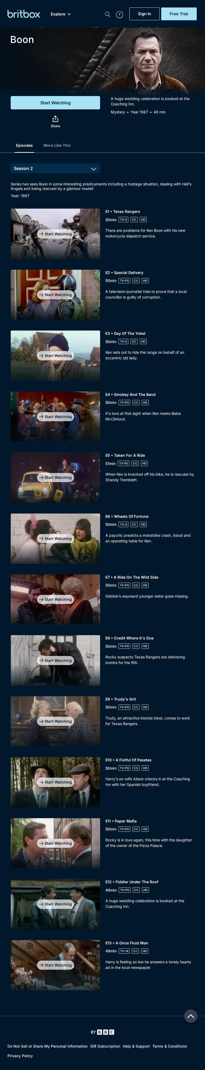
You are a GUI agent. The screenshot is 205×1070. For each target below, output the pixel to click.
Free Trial (179, 13)
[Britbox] (23, 14)
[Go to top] (191, 1016)
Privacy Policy (20, 1055)
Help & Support (136, 1046)
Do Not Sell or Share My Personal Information (47, 1046)
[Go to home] (102, 1032)
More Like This (57, 145)
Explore (58, 14)
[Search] (108, 14)
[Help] (117, 14)
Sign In (144, 13)
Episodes (24, 145)
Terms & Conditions (169, 1046)
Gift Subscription (105, 1046)
